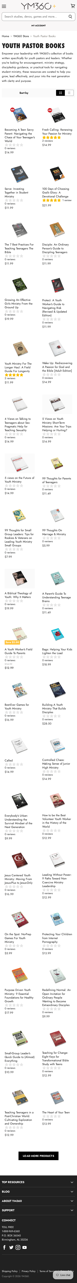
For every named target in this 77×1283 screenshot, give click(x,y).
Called (9, 760)
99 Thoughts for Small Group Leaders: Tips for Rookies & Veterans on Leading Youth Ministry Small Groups (19, 537)
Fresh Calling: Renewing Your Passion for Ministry (57, 132)
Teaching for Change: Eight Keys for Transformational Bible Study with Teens (55, 1058)
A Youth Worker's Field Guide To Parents (18, 651)
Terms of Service (48, 1271)
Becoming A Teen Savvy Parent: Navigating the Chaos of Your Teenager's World (20, 135)
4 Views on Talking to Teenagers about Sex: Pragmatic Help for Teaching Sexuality (18, 424)
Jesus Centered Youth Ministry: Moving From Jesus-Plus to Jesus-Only (19, 879)
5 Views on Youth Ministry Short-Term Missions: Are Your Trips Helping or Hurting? (56, 424)
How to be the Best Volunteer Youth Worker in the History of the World (56, 821)
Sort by (23, 92)
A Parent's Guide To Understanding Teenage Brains (56, 597)
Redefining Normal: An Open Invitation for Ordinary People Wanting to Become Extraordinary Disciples (56, 997)
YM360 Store (21, 36)
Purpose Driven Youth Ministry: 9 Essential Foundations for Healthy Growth (19, 995)
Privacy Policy (29, 1271)
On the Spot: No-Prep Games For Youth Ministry (18, 938)
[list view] (69, 93)
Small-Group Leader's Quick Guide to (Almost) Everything (20, 1057)
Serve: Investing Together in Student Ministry (16, 192)
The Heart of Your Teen (56, 1112)
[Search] (70, 16)
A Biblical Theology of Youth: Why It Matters (18, 595)
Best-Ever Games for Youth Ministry (17, 707)
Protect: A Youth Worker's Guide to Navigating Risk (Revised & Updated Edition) (54, 307)
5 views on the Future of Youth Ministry (19, 480)
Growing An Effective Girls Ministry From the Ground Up (19, 303)
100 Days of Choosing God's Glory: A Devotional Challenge (55, 192)
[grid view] (60, 93)
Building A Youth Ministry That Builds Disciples (54, 708)
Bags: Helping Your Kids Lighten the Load (57, 651)
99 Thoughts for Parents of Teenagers (56, 480)
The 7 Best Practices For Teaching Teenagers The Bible (19, 248)
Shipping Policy (10, 1271)
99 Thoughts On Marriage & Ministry (54, 532)
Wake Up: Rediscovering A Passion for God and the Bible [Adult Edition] (57, 367)
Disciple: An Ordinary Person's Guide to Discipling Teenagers (55, 248)
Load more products (38, 1156)
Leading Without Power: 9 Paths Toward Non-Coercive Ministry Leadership (57, 880)
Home (5, 36)
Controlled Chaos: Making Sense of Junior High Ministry (56, 763)
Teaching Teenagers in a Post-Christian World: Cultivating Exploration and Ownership (19, 1118)
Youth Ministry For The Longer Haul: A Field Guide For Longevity (18, 367)
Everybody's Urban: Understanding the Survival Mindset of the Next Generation (18, 821)
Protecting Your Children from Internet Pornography (57, 938)
